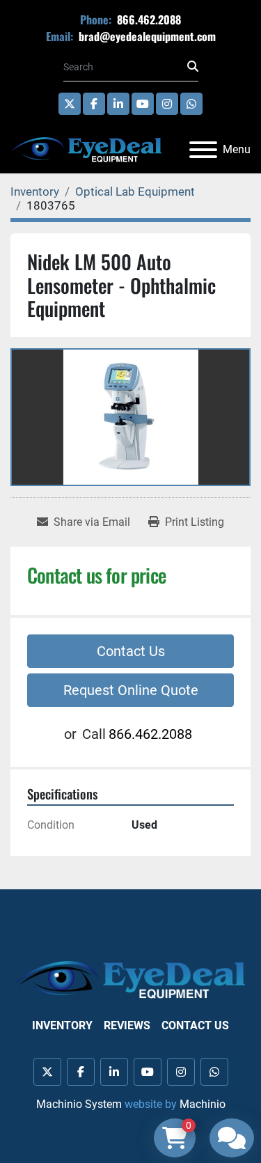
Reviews (127, 1025)
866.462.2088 (147, 19)
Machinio (203, 1104)
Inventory (62, 1025)
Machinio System (79, 1104)
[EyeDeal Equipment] (130, 978)
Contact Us (131, 651)
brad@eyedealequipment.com (146, 36)
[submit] (192, 66)
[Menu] (203, 149)
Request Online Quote (130, 690)
